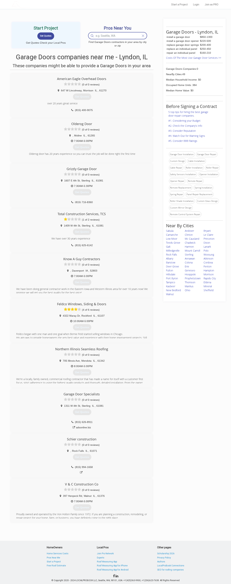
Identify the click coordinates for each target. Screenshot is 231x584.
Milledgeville (173, 250)
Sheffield (208, 290)
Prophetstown (193, 278)
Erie (187, 266)
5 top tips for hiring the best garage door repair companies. (188, 113)
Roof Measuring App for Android (112, 570)
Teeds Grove (173, 242)
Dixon (207, 242)
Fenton (208, 266)
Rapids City (210, 278)
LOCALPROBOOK (33, 4)
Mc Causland (192, 238)
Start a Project (179, 4)
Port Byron (172, 278)
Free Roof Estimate (56, 565)
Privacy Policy (164, 557)
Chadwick (190, 242)
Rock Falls (171, 254)
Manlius (189, 286)
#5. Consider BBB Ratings (182, 141)
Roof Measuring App (107, 561)
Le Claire (208, 234)
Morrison (209, 274)
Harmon (189, 246)
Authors (161, 561)
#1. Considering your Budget (184, 120)
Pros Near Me (53, 557)
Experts (100, 557)
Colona (189, 262)
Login (196, 4)
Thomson (190, 282)
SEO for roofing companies (170, 570)
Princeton (209, 238)
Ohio (187, 290)
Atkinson (208, 258)
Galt (168, 246)
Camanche (172, 234)
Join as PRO (211, 4)
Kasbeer (170, 286)
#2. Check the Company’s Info (185, 125)
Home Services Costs (57, 553)
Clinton (189, 234)
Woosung (209, 254)
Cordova (208, 262)
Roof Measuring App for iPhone (112, 565)
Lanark (207, 246)
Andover (189, 230)
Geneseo (190, 270)
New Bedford (173, 290)
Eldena (207, 282)
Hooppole (190, 274)
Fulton (169, 270)
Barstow (170, 262)
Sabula (169, 230)
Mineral (208, 286)
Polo (206, 250)
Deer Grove (172, 266)
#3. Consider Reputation (182, 130)
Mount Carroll (192, 250)
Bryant (207, 230)
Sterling (189, 254)
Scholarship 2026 (166, 553)
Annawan (190, 258)
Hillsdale (170, 274)
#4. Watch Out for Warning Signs (186, 135)
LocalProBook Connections (170, 565)
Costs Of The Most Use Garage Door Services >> (193, 57)
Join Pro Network (105, 553)
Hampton (209, 270)
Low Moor (171, 238)
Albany (169, 258)
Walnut (170, 294)
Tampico (170, 282)
